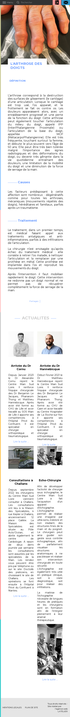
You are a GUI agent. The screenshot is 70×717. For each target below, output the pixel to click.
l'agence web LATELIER (61, 710)
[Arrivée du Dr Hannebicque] (50, 346)
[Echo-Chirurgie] (50, 461)
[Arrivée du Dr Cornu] (21, 346)
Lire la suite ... (21, 441)
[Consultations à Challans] (21, 461)
